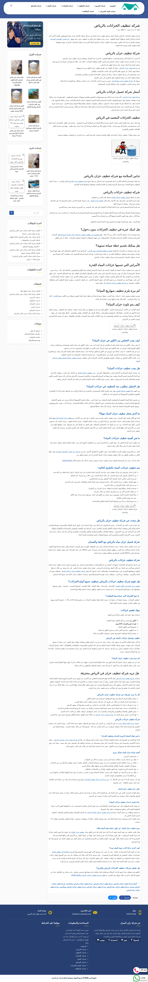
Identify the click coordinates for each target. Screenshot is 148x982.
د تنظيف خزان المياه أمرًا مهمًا (63, 418)
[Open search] (11, 5)
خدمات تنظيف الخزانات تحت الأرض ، (99, 251)
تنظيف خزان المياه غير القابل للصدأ (128, 586)
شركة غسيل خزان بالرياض (128, 68)
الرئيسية (112, 6)
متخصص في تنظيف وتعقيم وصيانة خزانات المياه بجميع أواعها (79, 235)
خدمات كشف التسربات (107, 11)
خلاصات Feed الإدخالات (32, 334)
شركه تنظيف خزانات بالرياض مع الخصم (73, 887)
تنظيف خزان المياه (97, 201)
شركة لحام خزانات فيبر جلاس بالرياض (27, 313)
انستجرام (114, 940)
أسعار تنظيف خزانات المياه (121, 197)
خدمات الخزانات (67, 6)
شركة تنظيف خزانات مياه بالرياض (118, 887)
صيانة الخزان (57, 296)
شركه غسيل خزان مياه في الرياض (66, 740)
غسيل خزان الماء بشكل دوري (128, 723)
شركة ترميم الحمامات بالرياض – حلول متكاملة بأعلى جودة (17, 198)
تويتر (112, 898)
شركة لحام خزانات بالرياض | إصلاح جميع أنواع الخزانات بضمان (33, 128)
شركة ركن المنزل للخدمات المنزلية (68, 452)
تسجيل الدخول (35, 331)
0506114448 (67, 461)
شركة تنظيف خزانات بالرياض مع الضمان (79, 884)
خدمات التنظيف (84, 6)
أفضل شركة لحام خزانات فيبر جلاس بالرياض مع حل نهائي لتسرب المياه (33, 79)
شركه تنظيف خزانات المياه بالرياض (99, 812)
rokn (138, 30)
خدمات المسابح (36, 6)
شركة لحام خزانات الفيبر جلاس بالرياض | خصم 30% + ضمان (34, 173)
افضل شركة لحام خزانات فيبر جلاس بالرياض (25, 294)
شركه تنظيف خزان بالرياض (78, 181)
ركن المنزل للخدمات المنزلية (60, 39)
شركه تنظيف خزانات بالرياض (96, 887)
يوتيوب (102, 940)
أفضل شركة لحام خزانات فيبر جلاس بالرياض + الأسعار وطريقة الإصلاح (33, 104)
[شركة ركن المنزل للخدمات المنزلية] (130, 7)
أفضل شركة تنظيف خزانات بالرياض (125, 884)
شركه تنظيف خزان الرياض (125, 678)
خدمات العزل (51, 6)
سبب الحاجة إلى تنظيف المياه (62, 852)
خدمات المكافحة (88, 11)
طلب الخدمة (35, 43)
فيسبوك (124, 898)
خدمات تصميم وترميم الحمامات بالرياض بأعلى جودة (17, 168)
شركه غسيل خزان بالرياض (104, 715)
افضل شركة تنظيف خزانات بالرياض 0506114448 (88, 875)
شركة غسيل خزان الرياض (131, 97)
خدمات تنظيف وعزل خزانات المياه (73, 571)
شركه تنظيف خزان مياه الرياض (122, 81)
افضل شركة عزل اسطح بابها (30, 291)
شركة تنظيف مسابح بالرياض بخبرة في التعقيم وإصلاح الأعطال (34, 193)
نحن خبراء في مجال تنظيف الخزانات (96, 779)
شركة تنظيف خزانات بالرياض (116, 283)
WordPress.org (34, 340)
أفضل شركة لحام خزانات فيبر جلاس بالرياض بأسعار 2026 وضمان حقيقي (16, 108)
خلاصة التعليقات (34, 337)
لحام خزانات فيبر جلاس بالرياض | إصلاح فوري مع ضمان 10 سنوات (16, 133)
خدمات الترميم (100, 6)
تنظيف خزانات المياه (85, 373)
